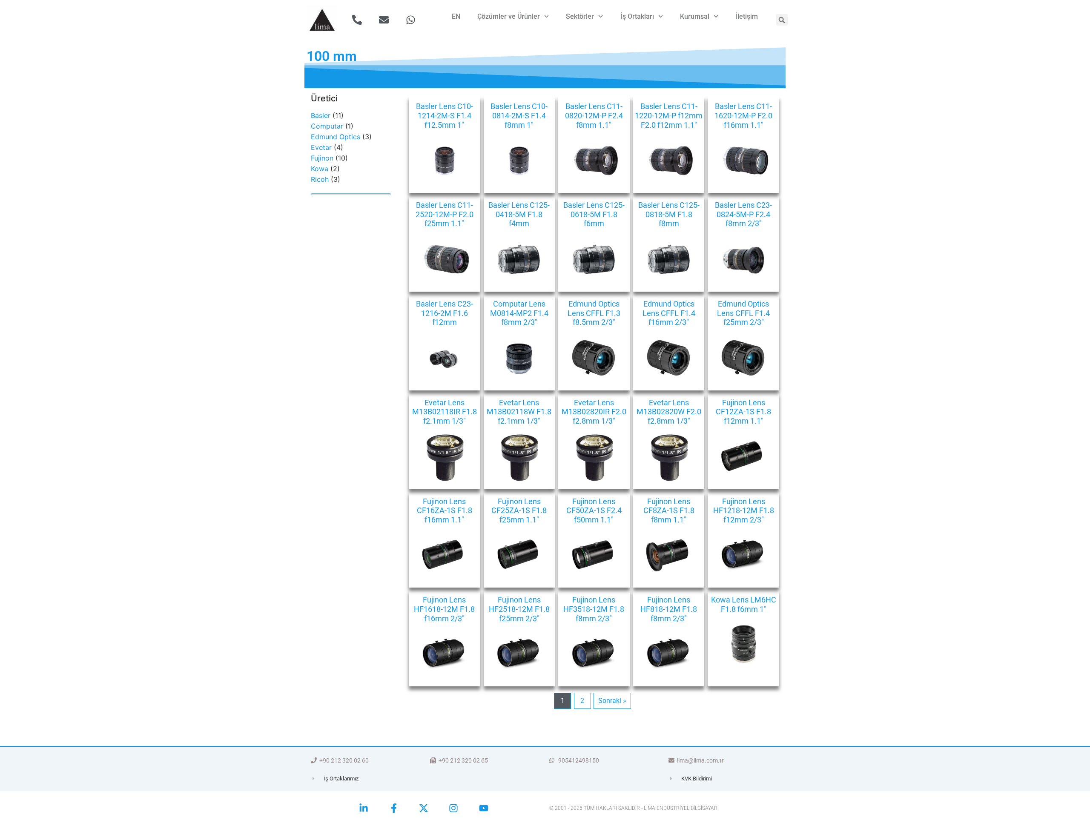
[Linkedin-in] (364, 808)
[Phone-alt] (357, 20)
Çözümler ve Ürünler (508, 16)
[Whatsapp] (411, 20)
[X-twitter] (424, 808)
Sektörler (580, 16)
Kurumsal (694, 16)
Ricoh (320, 179)
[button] (782, 20)
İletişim (746, 16)
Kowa (319, 168)
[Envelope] (384, 20)
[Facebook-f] (393, 808)
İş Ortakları (637, 16)
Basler (320, 115)
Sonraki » (612, 701)
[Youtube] (484, 808)
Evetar (321, 147)
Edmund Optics (335, 136)
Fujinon (322, 158)
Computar (327, 126)
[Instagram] (453, 808)
